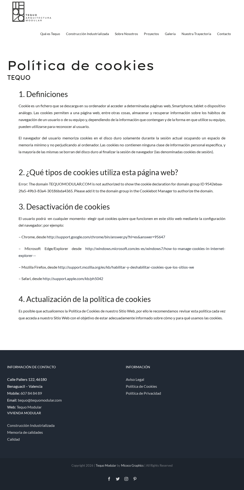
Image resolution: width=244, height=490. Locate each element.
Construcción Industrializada (31, 425)
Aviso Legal (135, 379)
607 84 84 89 (31, 393)
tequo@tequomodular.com (40, 400)
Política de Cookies (141, 386)
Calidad (13, 439)
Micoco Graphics (132, 465)
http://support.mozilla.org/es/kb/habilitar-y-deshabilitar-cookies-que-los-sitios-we (126, 267)
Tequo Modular (29, 407)
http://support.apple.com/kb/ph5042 (73, 278)
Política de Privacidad (143, 393)
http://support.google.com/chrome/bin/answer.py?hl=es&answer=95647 (106, 237)
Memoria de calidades (25, 432)
